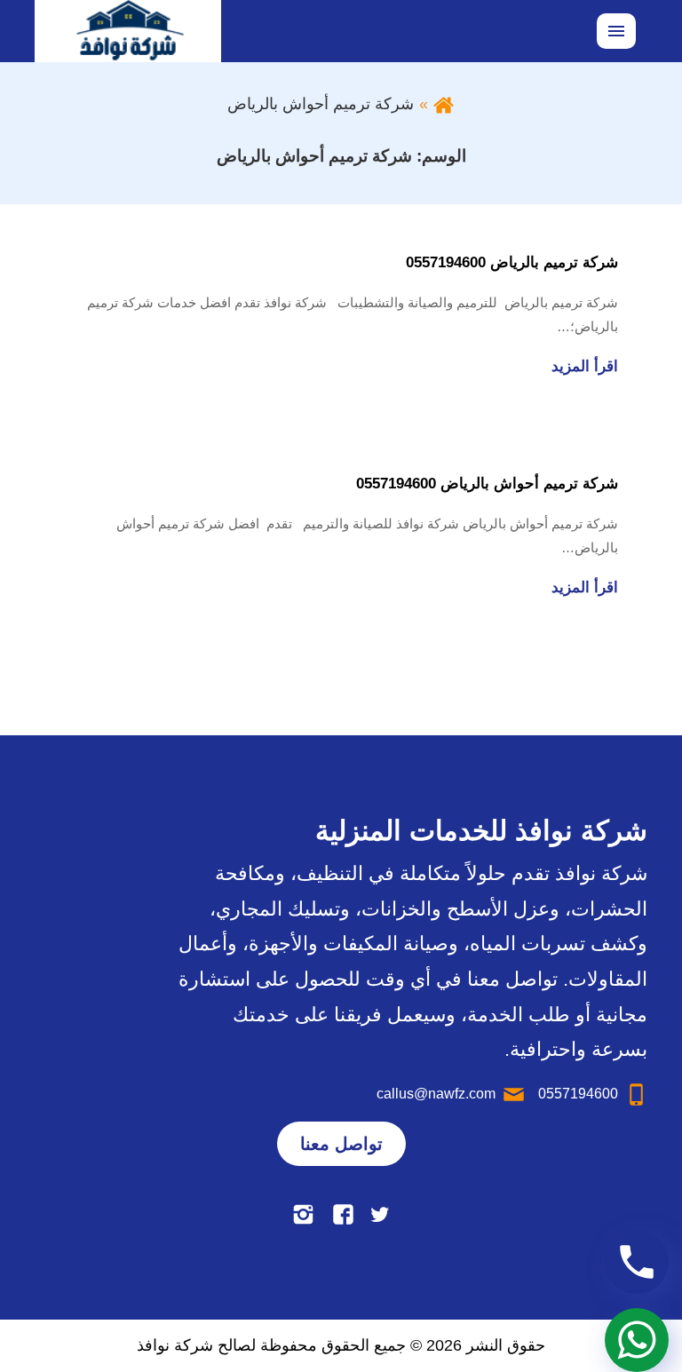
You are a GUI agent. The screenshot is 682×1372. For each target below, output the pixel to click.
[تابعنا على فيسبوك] (343, 1214)
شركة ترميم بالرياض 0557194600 (512, 262)
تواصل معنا (341, 1144)
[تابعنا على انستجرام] (303, 1214)
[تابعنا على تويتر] (380, 1214)
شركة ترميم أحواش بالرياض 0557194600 (487, 483)
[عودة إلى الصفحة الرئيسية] (443, 104)
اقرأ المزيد (584, 366)
